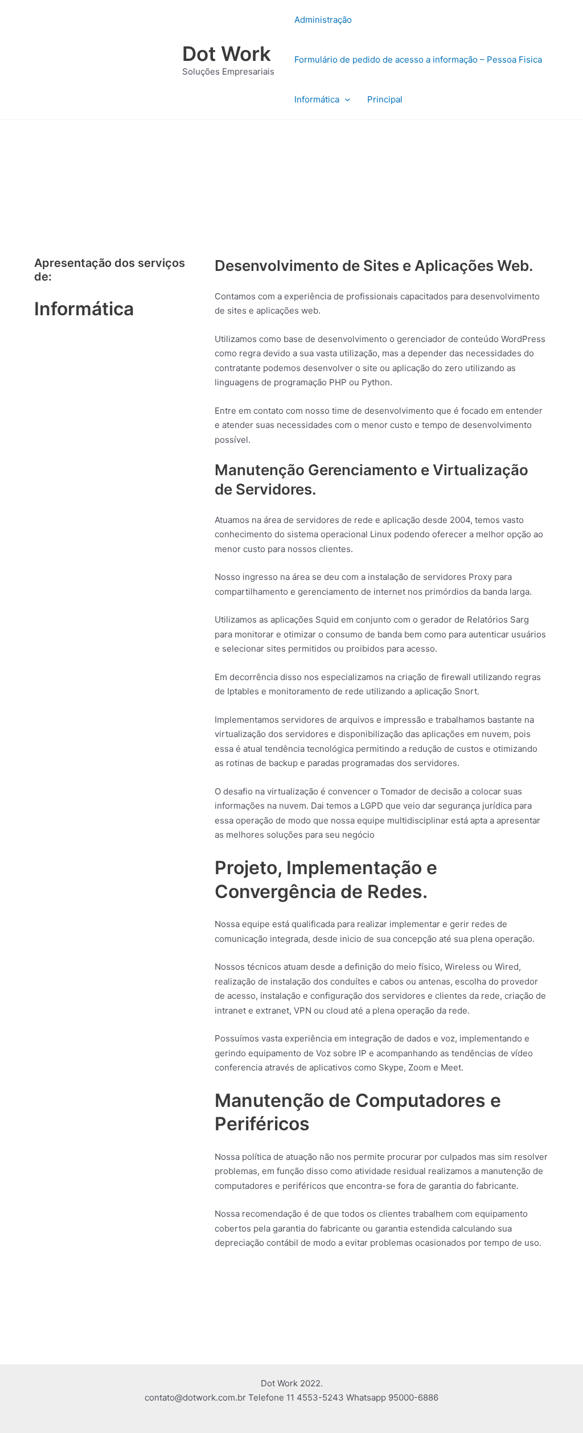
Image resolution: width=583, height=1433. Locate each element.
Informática (316, 99)
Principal (385, 99)
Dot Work (226, 53)
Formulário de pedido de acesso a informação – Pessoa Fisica (418, 59)
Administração (323, 19)
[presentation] (344, 100)
